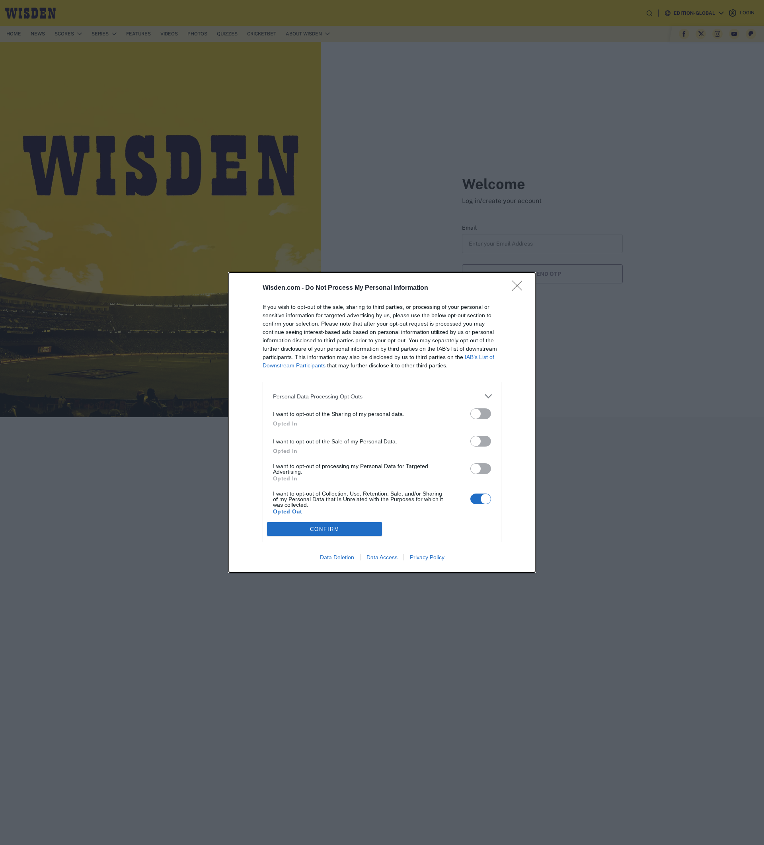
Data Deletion (337, 557)
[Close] (519, 288)
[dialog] (382, 422)
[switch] (480, 413)
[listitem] (382, 396)
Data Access (382, 557)
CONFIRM (324, 529)
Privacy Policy (427, 557)
